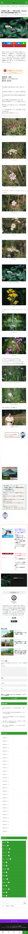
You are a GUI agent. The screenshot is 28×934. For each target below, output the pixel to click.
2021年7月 (5, 794)
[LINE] (23, 43)
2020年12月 (6, 817)
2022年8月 (5, 751)
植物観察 (17, 14)
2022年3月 (5, 767)
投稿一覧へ (14, 621)
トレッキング (7, 848)
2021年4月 (5, 804)
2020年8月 (5, 831)
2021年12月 (6, 777)
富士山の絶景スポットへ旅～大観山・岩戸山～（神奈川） (20, 643)
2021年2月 (5, 811)
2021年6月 (5, 797)
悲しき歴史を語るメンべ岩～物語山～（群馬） (20, 633)
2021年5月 (5, 801)
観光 (5, 892)
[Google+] (14, 43)
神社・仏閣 (6, 882)
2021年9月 (5, 787)
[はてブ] (18, 43)
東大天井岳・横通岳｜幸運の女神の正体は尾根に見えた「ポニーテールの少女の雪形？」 (14, 713)
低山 (5, 865)
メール (2, 683)
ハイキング (6, 852)
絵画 (5, 885)
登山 (20, 14)
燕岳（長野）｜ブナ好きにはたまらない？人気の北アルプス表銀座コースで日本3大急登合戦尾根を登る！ (14, 722)
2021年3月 (5, 807)
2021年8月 (5, 791)
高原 (26, 14)
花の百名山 (6, 889)
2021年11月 (6, 781)
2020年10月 (6, 824)
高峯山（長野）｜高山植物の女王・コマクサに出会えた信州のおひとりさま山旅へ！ (14, 726)
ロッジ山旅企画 (7, 858)
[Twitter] (9, 43)
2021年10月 (6, 784)
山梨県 (23, 14)
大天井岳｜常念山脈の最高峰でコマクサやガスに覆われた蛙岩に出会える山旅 (14, 717)
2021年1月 (5, 814)
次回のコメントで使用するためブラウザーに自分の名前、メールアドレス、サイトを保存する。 (13, 695)
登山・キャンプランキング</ (7, 480)
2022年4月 (5, 764)
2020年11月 (6, 821)
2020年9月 (5, 827)
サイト (2, 688)
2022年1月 (5, 774)
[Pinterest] (14, 46)
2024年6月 (5, 737)
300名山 (6, 845)
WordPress (24, 927)
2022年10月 (6, 747)
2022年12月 (6, 744)
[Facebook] (4, 43)
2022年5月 (5, 761)
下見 (5, 862)
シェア (8, 933)
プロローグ (6, 855)
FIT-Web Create (14, 927)
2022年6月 (5, 757)
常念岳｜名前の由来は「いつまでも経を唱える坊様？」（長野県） (13, 708)
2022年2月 (5, 771)
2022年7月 (5, 754)
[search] (24, 903)
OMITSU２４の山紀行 (17, 926)
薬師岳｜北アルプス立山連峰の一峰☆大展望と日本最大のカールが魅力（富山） (20, 652)
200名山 (6, 842)
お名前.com (4, 557)
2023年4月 (5, 741)
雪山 (5, 895)
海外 (5, 872)
